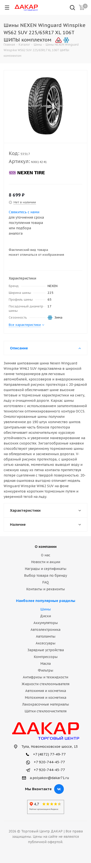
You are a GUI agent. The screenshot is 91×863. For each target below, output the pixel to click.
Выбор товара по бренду (45, 575)
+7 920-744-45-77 (49, 762)
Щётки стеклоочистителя (45, 711)
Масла (45, 663)
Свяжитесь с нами (24, 212)
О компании (46, 546)
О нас (45, 555)
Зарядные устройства (45, 650)
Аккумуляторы (45, 623)
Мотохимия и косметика (45, 697)
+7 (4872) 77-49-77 (49, 754)
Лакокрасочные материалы (45, 704)
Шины (45, 609)
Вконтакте (59, 789)
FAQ (45, 582)
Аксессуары (45, 643)
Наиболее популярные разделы (45, 600)
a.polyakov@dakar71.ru (49, 778)
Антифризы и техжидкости (45, 677)
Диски (45, 616)
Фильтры (45, 670)
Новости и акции (45, 562)
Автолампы (45, 636)
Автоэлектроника (45, 629)
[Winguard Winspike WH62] (45, 105)
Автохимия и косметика (45, 691)
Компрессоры (46, 657)
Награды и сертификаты (45, 569)
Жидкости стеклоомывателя (45, 684)
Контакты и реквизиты (45, 589)
